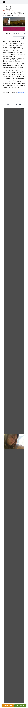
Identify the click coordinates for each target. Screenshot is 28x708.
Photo (13, 33)
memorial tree (21, 92)
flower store (21, 94)
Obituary (6, 33)
